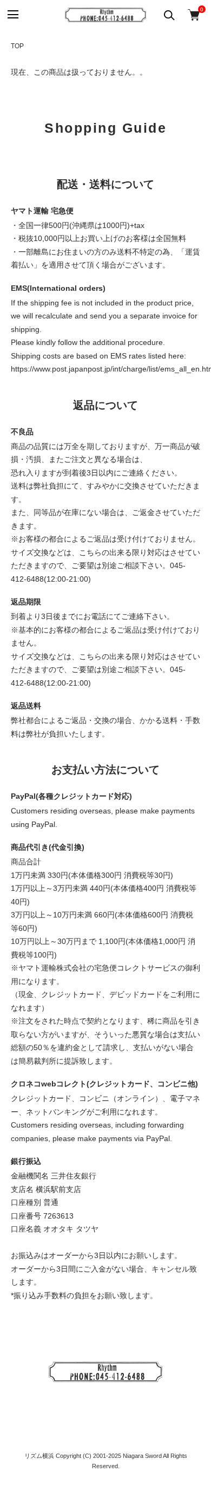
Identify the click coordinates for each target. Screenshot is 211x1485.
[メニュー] (12, 15)
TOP (17, 46)
